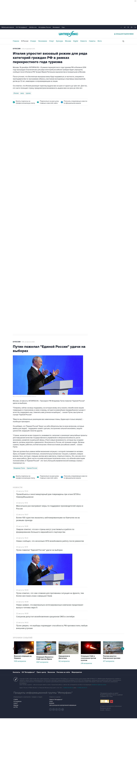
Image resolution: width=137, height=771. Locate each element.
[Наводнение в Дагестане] (68, 653)
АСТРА (16, 707)
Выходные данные (105, 708)
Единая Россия (32, 468)
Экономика (42, 41)
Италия (16, 93)
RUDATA (51, 703)
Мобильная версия (8, 27)
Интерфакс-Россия (45, 27)
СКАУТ (16, 703)
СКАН (51, 701)
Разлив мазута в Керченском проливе (111, 657)
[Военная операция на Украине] (24, 653)
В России (24, 41)
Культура (59, 41)
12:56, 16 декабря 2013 (28, 49)
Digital (75, 41)
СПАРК (16, 699)
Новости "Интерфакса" (55, 699)
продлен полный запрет (50, 224)
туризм (28, 93)
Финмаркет (56, 27)
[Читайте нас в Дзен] (50, 709)
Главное (16, 41)
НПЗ (29, 237)
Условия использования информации (111, 706)
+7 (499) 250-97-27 (82, 687)
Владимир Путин (19, 468)
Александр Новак (20, 237)
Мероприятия (77, 672)
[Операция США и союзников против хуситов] (91, 653)
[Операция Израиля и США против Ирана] (46, 654)
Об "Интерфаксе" (21, 27)
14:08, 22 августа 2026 (30, 119)
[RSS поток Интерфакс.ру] (59, 709)
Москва (68, 41)
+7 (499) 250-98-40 (68, 687)
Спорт (51, 41)
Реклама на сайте (63, 672)
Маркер (16, 705)
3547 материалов (42, 662)
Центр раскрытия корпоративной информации (62, 705)
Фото (100, 41)
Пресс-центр (41, 672)
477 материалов (108, 661)
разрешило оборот (47, 164)
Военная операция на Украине (22, 657)
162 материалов (64, 661)
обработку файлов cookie (99, 684)
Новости (83, 41)
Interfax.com (33, 27)
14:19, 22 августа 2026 (28, 342)
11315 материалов (20, 661)
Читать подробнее (75, 177)
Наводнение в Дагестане (64, 657)
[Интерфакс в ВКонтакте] (56, 709)
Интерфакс (68, 34)
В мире (33, 41)
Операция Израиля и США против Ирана (44, 658)
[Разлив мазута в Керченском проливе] (113, 653)
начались (25, 182)
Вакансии (51, 672)
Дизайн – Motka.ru (105, 710)
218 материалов (86, 663)
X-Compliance (17, 701)
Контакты (16, 672)
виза (22, 93)
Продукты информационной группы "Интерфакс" (43, 692)
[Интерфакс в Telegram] (53, 709)
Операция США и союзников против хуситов (88, 658)
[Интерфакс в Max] (62, 709)
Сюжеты (92, 41)
